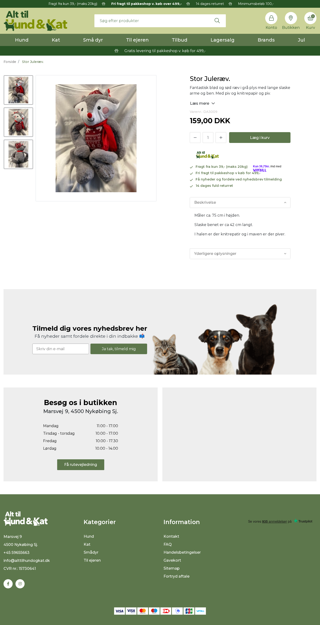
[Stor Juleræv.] (18, 90)
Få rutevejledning (80, 464)
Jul (301, 40)
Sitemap (172, 568)
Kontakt (171, 536)
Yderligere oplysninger (215, 253)
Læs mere (200, 103)
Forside (10, 62)
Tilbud (179, 40)
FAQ (168, 544)
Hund (22, 40)
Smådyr (91, 552)
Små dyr (93, 40)
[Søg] (217, 20)
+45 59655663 (17, 552)
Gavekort (172, 560)
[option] (18, 90)
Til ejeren (137, 40)
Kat (56, 40)
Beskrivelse (205, 202)
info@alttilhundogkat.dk (27, 560)
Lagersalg (222, 40)
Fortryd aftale (177, 576)
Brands (266, 40)
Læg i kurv (260, 137)
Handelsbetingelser (182, 552)
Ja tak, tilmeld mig (119, 349)
